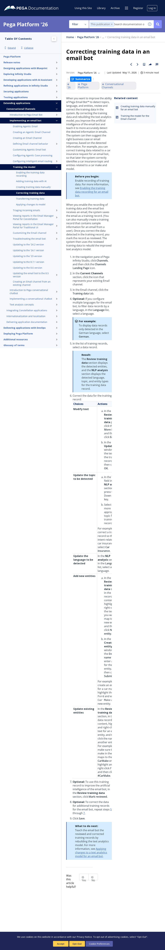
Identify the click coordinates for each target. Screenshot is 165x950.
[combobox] (117, 24)
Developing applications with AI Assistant (28, 79)
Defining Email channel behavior (30, 143)
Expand (12, 47)
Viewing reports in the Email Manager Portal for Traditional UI (33, 226)
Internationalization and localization (25, 316)
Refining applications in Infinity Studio (26, 85)
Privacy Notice (84, 936)
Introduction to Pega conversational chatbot (29, 291)
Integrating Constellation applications (26, 310)
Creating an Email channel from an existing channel (32, 283)
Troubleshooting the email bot (29, 238)
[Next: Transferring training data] (137, 64)
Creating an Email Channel (27, 137)
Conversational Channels (20, 108)
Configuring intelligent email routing (32, 161)
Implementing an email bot (25, 120)
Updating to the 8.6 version (27, 267)
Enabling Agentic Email (25, 126)
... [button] (103, 37)
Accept (60, 943)
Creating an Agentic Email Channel (31, 132)
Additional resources (16, 339)
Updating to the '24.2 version (28, 244)
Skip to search (39, 3)
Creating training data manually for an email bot (138, 108)
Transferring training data (30, 198)
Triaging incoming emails (26, 210)
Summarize (82, 79)
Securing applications (16, 91)
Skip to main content (14, 3)
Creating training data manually (33, 187)
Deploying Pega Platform (18, 333)
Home (70, 37)
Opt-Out (77, 943)
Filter (75, 24)
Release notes (12, 62)
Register (138, 8)
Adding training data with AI (31, 181)
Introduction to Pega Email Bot (26, 114)
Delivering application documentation (26, 322)
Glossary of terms (14, 345)
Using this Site (83, 8)
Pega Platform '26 (88, 37)
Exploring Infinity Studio (17, 74)
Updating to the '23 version (27, 256)
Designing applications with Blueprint (25, 68)
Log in (152, 8)
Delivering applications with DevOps (25, 327)
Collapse (28, 47)
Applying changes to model (30, 204)
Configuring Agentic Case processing (32, 155)
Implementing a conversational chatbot (31, 298)
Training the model (24, 167)
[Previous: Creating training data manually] (131, 64)
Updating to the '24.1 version (28, 250)
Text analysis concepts (22, 304)
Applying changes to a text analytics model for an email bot (91, 852)
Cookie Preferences (99, 943)
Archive (115, 8)
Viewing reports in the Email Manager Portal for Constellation (33, 217)
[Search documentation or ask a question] (158, 24)
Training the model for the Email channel (135, 117)
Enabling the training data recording (30, 174)
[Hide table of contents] (54, 38)
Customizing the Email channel (29, 232)
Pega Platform (12, 56)
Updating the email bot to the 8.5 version (31, 275)
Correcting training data (30, 192)
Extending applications (17, 103)
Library (101, 8)
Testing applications (16, 97)
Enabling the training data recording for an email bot (91, 191)
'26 (69, 87)
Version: (70, 72)
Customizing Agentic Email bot (29, 149)
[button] (112, 24)
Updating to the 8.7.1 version (28, 261)
